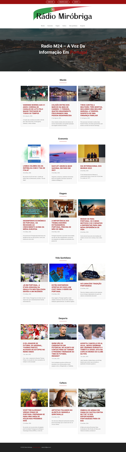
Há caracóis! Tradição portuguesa (90, 285)
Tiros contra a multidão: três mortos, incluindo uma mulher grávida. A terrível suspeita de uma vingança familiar (91, 110)
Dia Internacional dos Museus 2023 (91, 167)
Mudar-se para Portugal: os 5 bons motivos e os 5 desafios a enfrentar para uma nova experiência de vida (91, 224)
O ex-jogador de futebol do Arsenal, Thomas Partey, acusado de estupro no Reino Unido (34, 347)
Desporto (82, 25)
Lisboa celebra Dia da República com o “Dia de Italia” (34, 168)
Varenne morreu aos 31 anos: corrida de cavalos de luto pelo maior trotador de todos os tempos (34, 109)
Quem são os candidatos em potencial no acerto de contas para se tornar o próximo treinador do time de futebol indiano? (63, 349)
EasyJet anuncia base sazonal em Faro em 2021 (62, 168)
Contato (76, 2)
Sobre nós (50, 2)
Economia (50, 25)
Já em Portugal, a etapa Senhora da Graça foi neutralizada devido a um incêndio (34, 288)
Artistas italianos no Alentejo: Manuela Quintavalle (62, 412)
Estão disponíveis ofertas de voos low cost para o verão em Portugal (62, 288)
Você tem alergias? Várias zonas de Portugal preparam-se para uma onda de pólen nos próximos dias (34, 415)
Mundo (43, 25)
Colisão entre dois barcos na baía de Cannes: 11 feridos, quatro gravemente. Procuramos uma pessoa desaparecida (62, 110)
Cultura (64, 25)
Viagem (58, 25)
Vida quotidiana (73, 25)
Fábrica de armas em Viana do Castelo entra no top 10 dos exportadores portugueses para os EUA (91, 415)
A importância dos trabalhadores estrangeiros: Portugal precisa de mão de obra (61, 225)
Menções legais (63, 2)
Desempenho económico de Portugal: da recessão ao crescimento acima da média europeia (34, 225)
